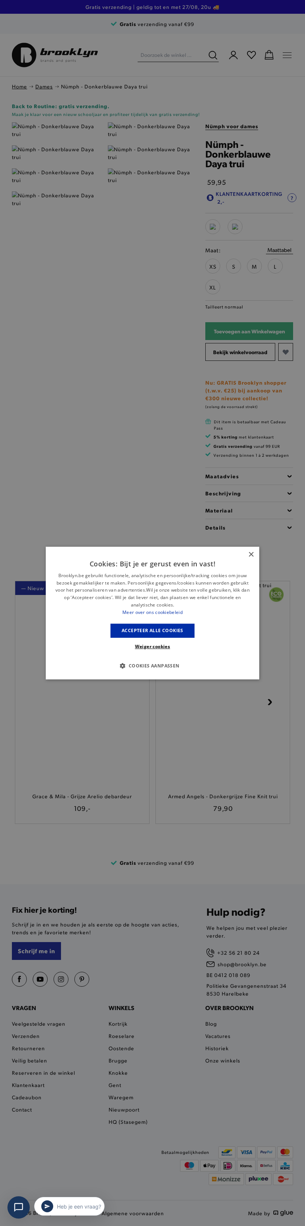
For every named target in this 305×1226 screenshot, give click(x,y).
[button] (152, 665)
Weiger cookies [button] (152, 646)
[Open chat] (18, 1207)
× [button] (251, 554)
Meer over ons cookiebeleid (152, 612)
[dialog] (152, 613)
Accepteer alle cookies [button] (152, 630)
